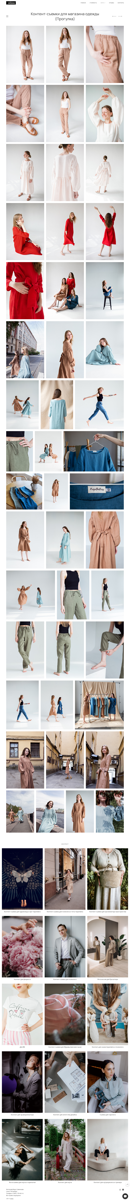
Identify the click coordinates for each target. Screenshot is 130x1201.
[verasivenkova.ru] (11, 3)
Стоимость (93, 3)
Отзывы (111, 3)
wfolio (11, 1198)
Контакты (121, 3)
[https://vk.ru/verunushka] (123, 1189)
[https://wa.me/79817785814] (120, 1189)
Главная (83, 3)
